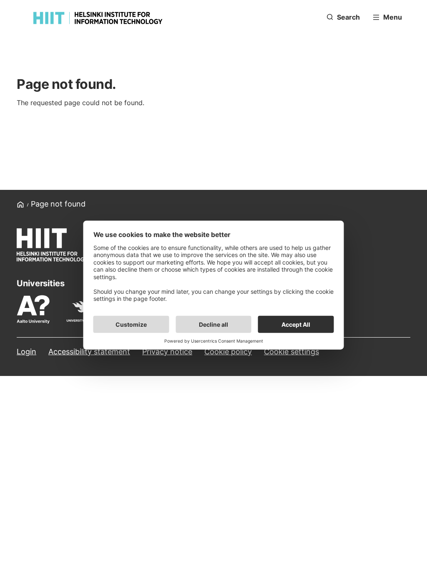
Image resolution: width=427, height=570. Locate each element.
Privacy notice (167, 351)
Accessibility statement (89, 351)
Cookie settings (291, 351)
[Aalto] (37, 309)
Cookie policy (228, 351)
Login (26, 351)
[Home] (98, 18)
